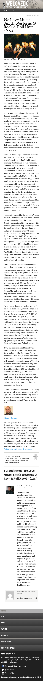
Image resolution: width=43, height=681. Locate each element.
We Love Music (24, 458)
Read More (12, 662)
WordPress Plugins (26, 677)
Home (6, 10)
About (3, 623)
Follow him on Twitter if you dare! (18, 449)
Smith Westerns (14, 462)
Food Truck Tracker (8, 648)
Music (17, 458)
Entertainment (9, 458)
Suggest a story (6, 642)
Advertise (4, 635)
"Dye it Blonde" (15, 460)
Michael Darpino (10, 418)
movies (19, 592)
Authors (4, 629)
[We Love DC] (22, 5)
